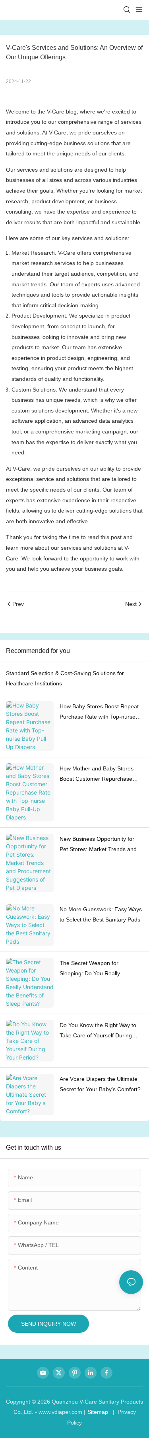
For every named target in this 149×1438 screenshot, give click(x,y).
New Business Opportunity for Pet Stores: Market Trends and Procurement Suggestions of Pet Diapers (100, 845)
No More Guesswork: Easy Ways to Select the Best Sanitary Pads (101, 914)
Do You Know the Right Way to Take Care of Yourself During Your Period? (98, 1031)
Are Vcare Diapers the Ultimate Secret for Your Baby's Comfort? (100, 1084)
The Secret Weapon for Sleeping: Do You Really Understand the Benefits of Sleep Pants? (101, 969)
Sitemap (97, 1412)
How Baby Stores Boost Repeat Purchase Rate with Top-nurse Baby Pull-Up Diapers (99, 712)
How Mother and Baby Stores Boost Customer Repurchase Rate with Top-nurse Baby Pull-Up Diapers (98, 774)
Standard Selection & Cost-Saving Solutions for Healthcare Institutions (65, 678)
